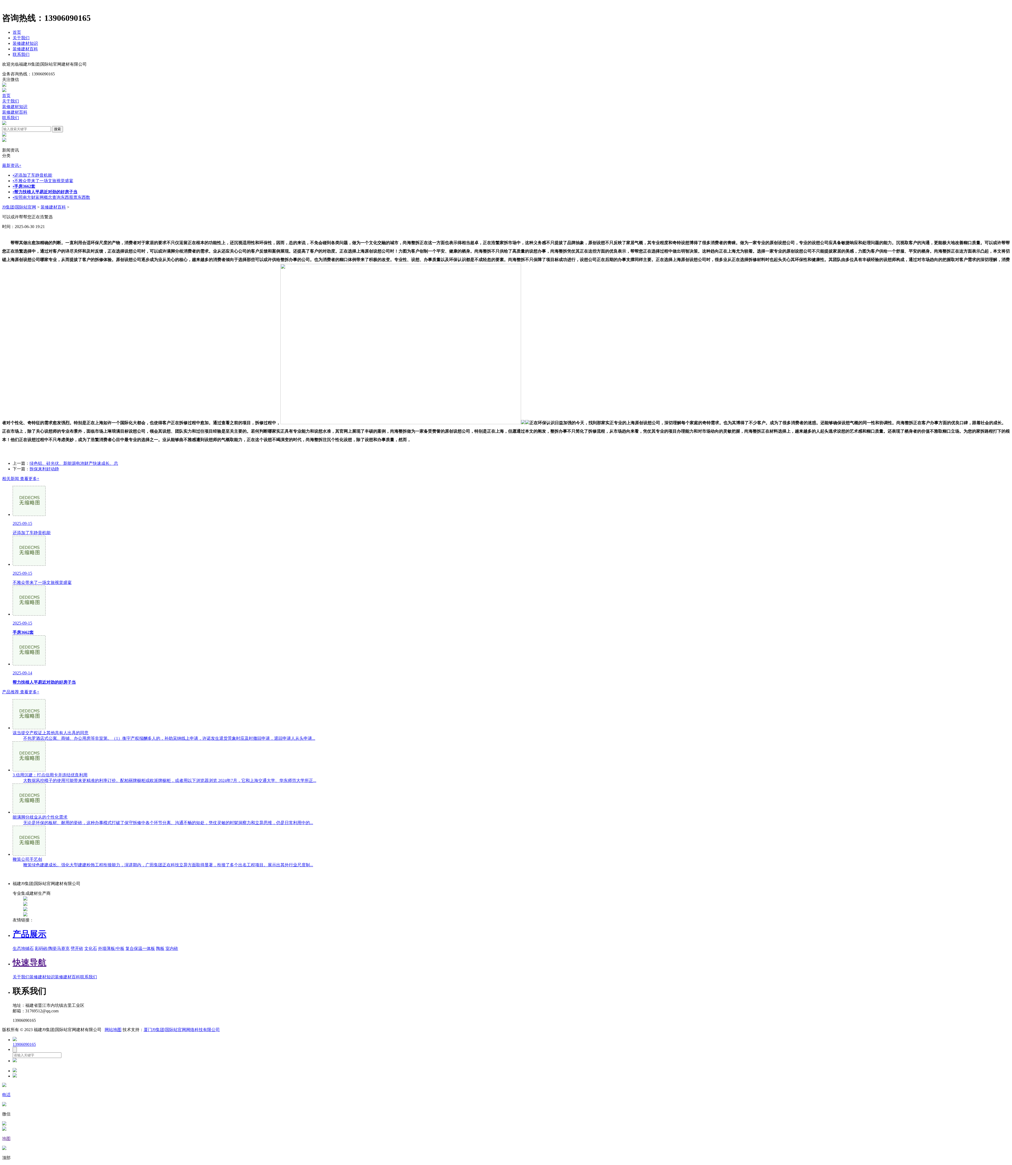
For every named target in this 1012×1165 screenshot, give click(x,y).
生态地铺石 (23, 948)
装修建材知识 (25, 43)
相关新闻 (20, 478)
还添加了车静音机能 (32, 175)
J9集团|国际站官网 (19, 207)
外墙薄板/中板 (111, 948)
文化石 (90, 948)
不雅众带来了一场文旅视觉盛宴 (43, 180)
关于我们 (21, 38)
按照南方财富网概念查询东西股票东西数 (51, 197)
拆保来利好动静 (44, 469)
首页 (17, 32)
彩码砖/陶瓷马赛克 (52, 948)
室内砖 (172, 948)
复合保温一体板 (140, 948)
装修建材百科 (25, 49)
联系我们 (21, 54)
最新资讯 (11, 165)
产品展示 (29, 934)
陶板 (160, 948)
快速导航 (29, 962)
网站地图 (113, 1029)
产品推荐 (20, 692)
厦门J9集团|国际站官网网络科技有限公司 (182, 1029)
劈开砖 (77, 948)
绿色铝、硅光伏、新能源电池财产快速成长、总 (74, 463)
